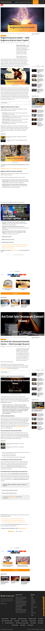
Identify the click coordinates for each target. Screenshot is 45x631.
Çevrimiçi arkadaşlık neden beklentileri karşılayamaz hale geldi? (15, 244)
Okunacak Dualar (6, 33)
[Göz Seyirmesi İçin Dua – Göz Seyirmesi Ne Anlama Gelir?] (34, 111)
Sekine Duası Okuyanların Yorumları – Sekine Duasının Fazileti (25, 306)
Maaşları (32, 604)
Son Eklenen (38, 66)
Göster (9, 102)
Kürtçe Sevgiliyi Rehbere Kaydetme (21, 605)
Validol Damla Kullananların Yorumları (21, 609)
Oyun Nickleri (33, 623)
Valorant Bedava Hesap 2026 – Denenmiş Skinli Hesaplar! (40, 85)
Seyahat (32, 615)
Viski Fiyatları (23, 625)
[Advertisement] (8, 51)
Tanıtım (32, 611)
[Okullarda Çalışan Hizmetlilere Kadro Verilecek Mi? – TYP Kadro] (34, 80)
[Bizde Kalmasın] (6, 2)
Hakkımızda (28, 629)
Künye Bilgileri (33, 629)
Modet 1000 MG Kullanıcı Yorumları (21, 612)
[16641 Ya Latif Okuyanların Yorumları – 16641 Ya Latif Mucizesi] (34, 123)
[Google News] (17, 271)
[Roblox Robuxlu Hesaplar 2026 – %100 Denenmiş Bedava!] (34, 75)
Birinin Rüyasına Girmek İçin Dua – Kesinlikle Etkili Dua (37, 106)
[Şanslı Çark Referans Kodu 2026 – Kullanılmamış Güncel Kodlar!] (3, 137)
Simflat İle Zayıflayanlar (19, 606)
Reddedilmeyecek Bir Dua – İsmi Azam (15, 306)
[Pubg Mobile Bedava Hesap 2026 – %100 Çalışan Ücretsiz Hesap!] (34, 70)
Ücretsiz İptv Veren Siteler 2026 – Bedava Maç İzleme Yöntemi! (14, 246)
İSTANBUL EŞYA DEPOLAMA (7, 248)
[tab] (15, 237)
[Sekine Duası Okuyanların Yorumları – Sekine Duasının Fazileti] (25, 302)
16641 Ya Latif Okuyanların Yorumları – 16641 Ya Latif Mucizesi (40, 124)
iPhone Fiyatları (24, 620)
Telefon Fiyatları (15, 625)
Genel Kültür (33, 601)
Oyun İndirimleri (33, 612)
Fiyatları (32, 598)
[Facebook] (1, 603)
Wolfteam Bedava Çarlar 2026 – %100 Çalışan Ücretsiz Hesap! (40, 91)
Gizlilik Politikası (37, 629)
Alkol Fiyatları (13, 618)
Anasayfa (2, 33)
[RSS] (6, 603)
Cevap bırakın (15, 293)
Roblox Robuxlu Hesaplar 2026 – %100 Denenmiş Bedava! (40, 75)
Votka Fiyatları (30, 625)
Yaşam (32, 608)
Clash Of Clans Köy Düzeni (7, 620)
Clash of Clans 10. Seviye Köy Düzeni (21, 597)
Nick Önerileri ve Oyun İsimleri (22, 623)
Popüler (33, 66)
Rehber (32, 597)
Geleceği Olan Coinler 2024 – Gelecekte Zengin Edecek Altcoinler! (16, 140)
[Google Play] (4, 603)
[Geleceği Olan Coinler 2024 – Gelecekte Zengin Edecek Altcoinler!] (3, 140)
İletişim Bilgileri (42, 629)
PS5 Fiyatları (40, 623)
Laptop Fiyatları (32, 620)
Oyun (32, 605)
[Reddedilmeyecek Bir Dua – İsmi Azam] (15, 302)
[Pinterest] (3, 603)
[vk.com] (5, 603)
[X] (2, 603)
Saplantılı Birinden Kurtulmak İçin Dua (21, 602)
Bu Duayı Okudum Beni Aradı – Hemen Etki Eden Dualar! (40, 119)
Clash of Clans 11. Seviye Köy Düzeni (21, 598)
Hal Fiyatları (16, 620)
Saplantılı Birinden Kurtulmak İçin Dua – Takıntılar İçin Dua (40, 115)
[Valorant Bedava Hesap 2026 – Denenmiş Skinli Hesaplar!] (34, 85)
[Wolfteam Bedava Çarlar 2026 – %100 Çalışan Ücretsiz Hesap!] (34, 90)
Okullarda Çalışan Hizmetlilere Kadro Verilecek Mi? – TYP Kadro (40, 80)
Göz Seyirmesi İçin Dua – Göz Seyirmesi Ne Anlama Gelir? (40, 111)
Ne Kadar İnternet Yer (9, 623)
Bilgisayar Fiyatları (32, 618)
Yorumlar (42, 66)
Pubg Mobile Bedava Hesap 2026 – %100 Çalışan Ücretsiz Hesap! (40, 71)
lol (2, 623)
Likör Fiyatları (41, 620)
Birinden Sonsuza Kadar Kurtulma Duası (21, 601)
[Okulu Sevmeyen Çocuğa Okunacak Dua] (5, 302)
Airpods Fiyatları (5, 618)
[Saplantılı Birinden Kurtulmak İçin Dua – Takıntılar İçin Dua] (34, 115)
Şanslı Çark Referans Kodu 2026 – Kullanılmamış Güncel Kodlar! (16, 136)
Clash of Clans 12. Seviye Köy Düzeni (21, 610)
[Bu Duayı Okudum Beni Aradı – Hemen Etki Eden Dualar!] (34, 119)
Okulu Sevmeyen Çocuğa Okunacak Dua (5, 305)
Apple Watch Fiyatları (22, 618)
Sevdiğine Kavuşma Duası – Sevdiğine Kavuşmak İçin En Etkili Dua (14, 168)
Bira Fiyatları (40, 618)
